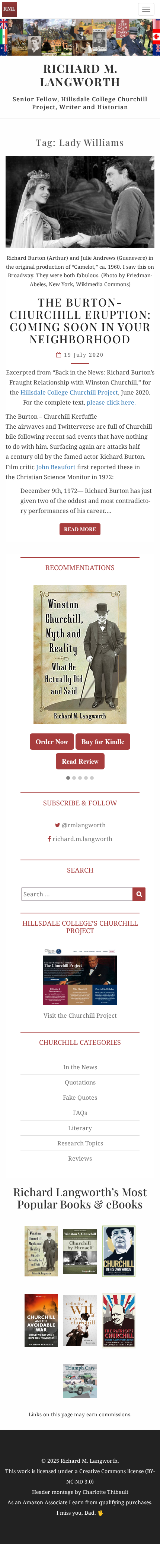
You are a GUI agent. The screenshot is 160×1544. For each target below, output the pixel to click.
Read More (82, 529)
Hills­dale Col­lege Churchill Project (69, 392)
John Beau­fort (56, 467)
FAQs (80, 1113)
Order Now (52, 741)
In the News (80, 1067)
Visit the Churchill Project (80, 1015)
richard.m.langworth (82, 839)
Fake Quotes (80, 1097)
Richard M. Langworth (9, 9)
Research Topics (80, 1143)
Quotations (80, 1082)
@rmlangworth (84, 825)
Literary (80, 1128)
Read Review (80, 761)
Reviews (80, 1158)
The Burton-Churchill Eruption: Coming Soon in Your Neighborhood (80, 320)
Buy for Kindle (102, 741)
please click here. (111, 402)
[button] (68, 778)
